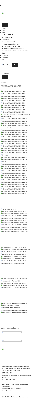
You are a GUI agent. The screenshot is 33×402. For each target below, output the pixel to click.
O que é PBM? (8, 35)
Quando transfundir (9, 42)
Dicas (3, 53)
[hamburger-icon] (5, 25)
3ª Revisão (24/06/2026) (9, 380)
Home (4, 28)
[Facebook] (2, 3)
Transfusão (5, 39)
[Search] (5, 77)
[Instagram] (2, 5)
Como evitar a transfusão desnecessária (16, 51)
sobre (3, 30)
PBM (3, 33)
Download (5, 57)
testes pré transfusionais (11, 44)
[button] (2, 70)
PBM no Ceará (8, 37)
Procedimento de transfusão (12, 46)
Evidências (5, 55)
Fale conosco (6, 60)
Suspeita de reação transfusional (13, 48)
